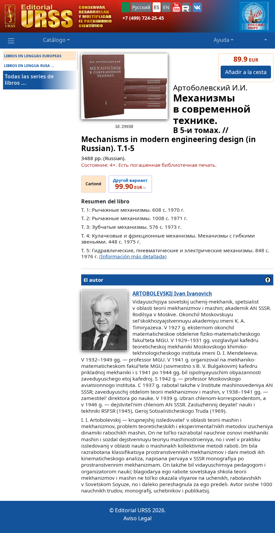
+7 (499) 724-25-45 (143, 18)
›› (130, 184)
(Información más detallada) (133, 256)
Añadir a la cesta (246, 72)
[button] (176, 7)
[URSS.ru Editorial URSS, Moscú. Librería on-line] (58, 16)
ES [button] (156, 7)
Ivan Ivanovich (172, 293)
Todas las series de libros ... (29, 79)
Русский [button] (141, 7)
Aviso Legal (137, 518)
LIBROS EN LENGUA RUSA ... (29, 65)
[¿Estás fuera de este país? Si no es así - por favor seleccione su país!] (125, 7)
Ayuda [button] (221, 40)
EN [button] (166, 7)
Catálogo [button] (54, 40)
